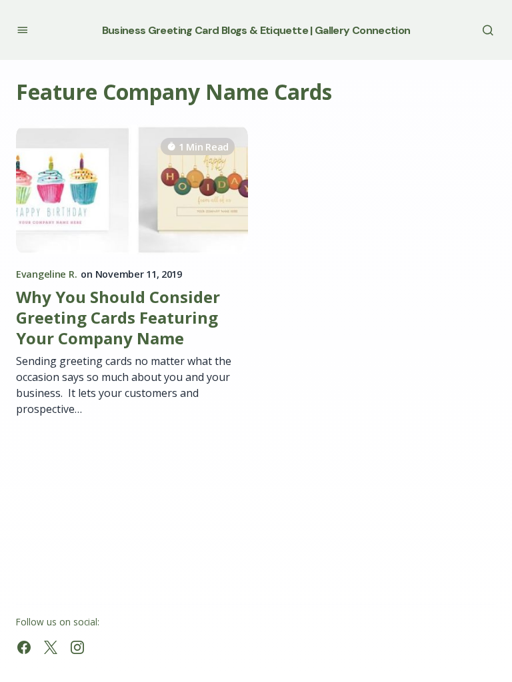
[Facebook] (24, 647)
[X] (50, 647)
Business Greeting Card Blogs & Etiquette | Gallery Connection (256, 30)
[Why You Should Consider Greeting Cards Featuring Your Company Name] (132, 190)
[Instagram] (77, 647)
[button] (22, 29)
